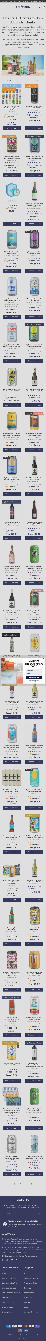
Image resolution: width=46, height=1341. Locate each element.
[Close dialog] (43, 659)
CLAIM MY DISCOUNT (34, 677)
